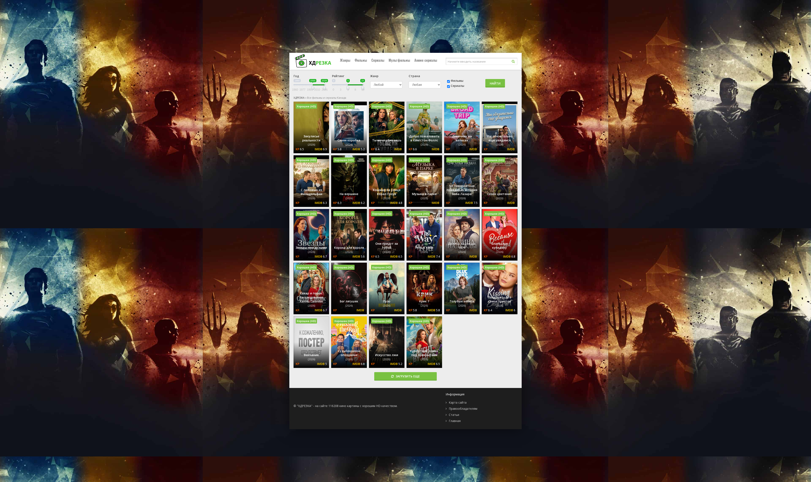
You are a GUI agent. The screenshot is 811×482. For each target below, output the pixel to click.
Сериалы (377, 60)
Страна (414, 76)
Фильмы (361, 60)
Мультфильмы (399, 60)
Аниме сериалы (425, 60)
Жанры (345, 60)
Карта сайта (458, 402)
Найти (495, 83)
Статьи (454, 415)
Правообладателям (463, 409)
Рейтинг (338, 76)
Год (296, 76)
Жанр (374, 76)
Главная (455, 421)
